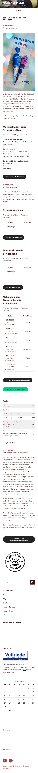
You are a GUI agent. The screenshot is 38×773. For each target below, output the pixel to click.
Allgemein (6, 599)
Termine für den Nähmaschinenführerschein (19, 539)
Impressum (7, 749)
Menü (20, 10)
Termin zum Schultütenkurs (15, 177)
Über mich (6, 734)
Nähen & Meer (13, 2)
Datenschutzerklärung (10, 766)
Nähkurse (6, 615)
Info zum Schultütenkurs (14, 237)
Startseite (6, 730)
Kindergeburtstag (9, 607)
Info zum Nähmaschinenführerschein (18, 380)
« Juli (9, 710)
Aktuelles (6, 595)
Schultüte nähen (10, 28)
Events (5, 603)
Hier (24, 670)
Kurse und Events (11, 187)
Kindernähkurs (8, 611)
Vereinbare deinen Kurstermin (15, 389)
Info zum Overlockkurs (13, 287)
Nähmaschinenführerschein (15, 453)
